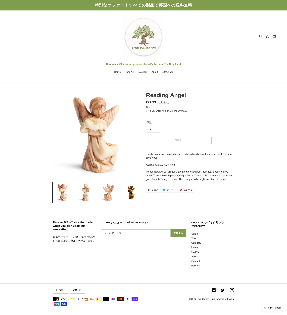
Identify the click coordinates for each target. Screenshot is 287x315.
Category (196, 242)
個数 (149, 122)
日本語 (60, 290)
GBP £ (77, 290)
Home (194, 247)
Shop (194, 238)
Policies (195, 265)
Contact (195, 261)
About (194, 256)
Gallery (195, 252)
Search (195, 233)
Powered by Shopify (225, 299)
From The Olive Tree (206, 299)
